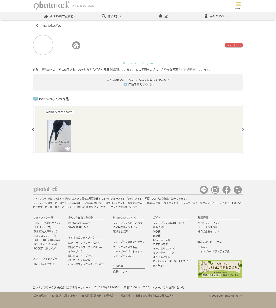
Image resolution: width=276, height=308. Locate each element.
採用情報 (126, 295)
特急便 (156, 231)
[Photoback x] (237, 192)
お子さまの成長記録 (79, 260)
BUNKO (45, 231)
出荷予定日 (159, 227)
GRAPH (47, 223)
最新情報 (203, 217)
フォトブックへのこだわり (127, 223)
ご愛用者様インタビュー (126, 227)
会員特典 (118, 266)
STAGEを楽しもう (78, 227)
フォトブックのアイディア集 (214, 251)
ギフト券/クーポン (163, 253)
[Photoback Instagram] (215, 192)
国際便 (156, 235)
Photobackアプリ (44, 264)
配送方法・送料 (161, 240)
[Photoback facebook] (226, 192)
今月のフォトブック (209, 223)
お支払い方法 (160, 244)
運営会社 (111, 295)
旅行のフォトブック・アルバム (85, 247)
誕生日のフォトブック (80, 256)
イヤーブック (75, 251)
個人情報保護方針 (91, 295)
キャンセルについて (164, 248)
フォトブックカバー (124, 256)
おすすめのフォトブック (81, 237)
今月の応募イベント (209, 231)
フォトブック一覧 (43, 217)
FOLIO (47, 240)
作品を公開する (138, 84)
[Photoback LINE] (204, 192)
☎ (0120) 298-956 (107, 287)
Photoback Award (79, 223)
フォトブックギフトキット (127, 251)
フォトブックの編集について (169, 223)
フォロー (232, 45)
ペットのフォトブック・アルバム (86, 264)
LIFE (42, 227)
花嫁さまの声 (120, 231)
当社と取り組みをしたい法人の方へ (154, 295)
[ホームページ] (76, 48)
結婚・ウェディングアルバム (84, 243)
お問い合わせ (176, 287)
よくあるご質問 (161, 257)
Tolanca (203, 247)
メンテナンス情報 (207, 227)
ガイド (156, 217)
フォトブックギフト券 (125, 247)
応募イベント (120, 271)
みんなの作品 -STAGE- (80, 217)
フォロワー (130, 63)
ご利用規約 (40, 295)
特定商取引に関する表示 (64, 295)
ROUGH (45, 244)
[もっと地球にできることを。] (220, 277)
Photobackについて (124, 217)
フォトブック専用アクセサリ (129, 242)
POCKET (45, 248)
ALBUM (45, 235)
